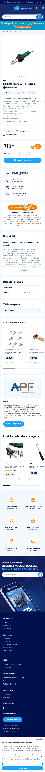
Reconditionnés (8, 651)
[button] (19, 76)
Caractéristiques (25, 131)
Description (10, 131)
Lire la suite (21, 270)
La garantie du (15, 207)
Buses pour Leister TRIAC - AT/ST (13, 353)
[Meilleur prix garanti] (36, 147)
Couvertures (7, 635)
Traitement (7, 625)
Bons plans (7, 654)
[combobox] (22, 16)
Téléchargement (11, 135)
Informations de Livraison (12, 664)
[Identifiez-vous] (37, 8)
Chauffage (7, 638)
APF (4, 80)
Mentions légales (9, 681)
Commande (7, 667)
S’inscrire (6, 697)
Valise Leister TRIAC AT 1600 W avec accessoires (14, 467)
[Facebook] (3, 707)
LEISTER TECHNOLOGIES (12, 350)
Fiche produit (10, 310)
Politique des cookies (10, 684)
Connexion (7, 694)
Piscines (6, 622)
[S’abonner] (40, 574)
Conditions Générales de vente (14, 678)
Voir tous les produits (13, 424)
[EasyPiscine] (22, 8)
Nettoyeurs (7, 641)
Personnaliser (22, 764)
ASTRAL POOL (33, 350)
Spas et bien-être (9, 647)
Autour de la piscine (10, 644)
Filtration (6, 632)
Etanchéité (7, 629)
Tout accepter (22, 768)
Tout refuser (39, 739)
